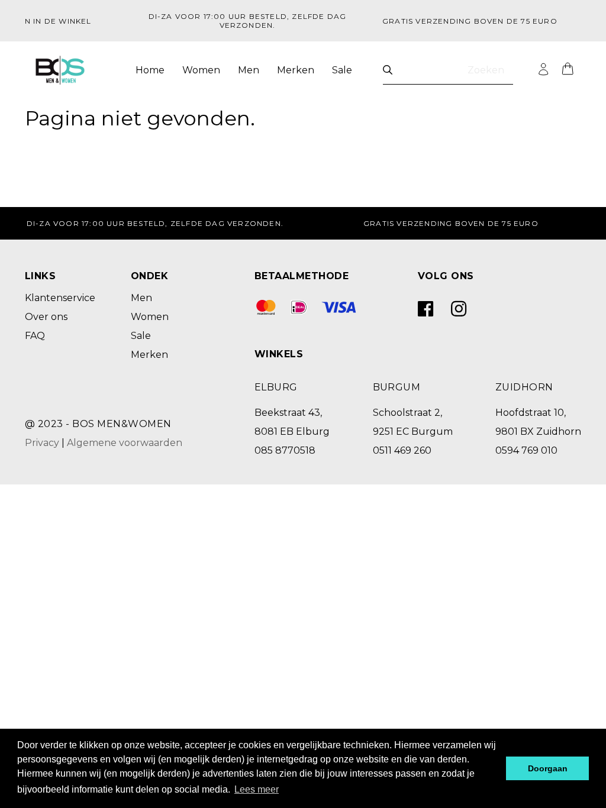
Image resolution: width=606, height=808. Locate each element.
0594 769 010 (526, 450)
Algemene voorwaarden (124, 442)
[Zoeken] (387, 70)
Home (150, 70)
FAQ (35, 335)
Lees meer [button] (256, 789)
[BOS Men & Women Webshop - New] (60, 70)
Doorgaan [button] (548, 768)
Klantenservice (60, 297)
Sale (342, 70)
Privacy (42, 442)
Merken (295, 70)
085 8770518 (284, 450)
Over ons (46, 316)
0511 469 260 (402, 450)
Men (248, 70)
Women (201, 70)
